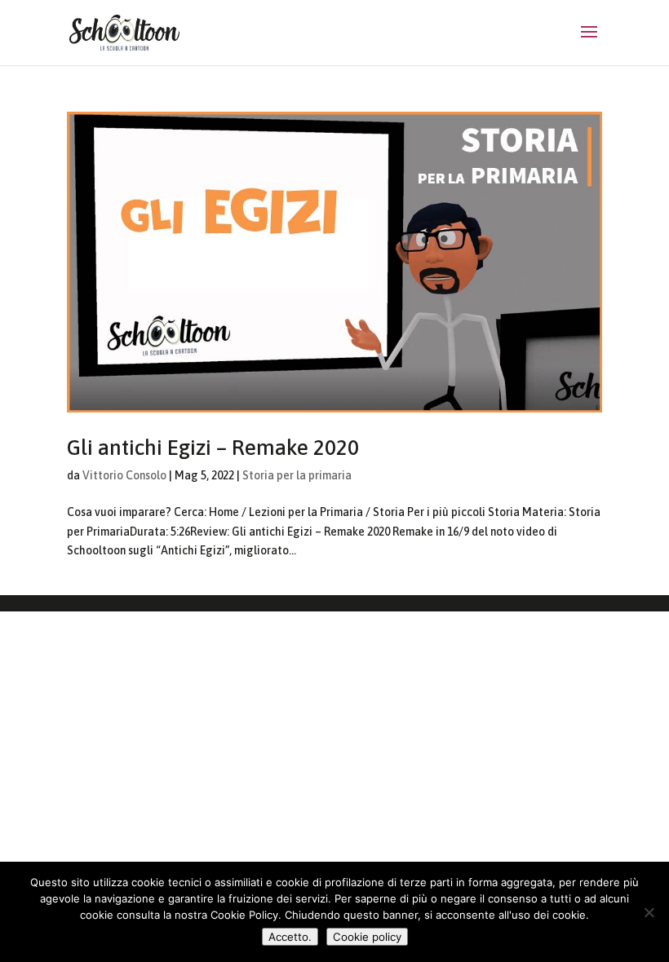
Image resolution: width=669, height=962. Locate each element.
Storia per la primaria (297, 475)
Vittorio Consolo (124, 475)
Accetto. (290, 936)
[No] (648, 912)
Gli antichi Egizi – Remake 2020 (213, 447)
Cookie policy (367, 936)
